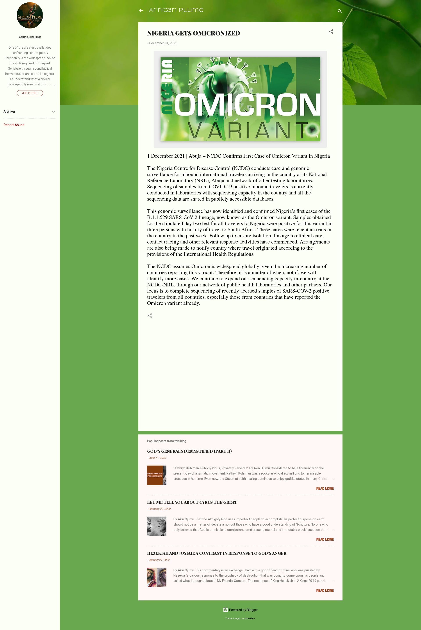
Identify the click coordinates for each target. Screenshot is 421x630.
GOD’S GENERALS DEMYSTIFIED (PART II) (189, 451)
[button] (331, 32)
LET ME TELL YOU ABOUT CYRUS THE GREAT (192, 502)
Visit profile (29, 93)
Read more (325, 489)
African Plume (176, 10)
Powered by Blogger (243, 610)
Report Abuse (14, 125)
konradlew (249, 618)
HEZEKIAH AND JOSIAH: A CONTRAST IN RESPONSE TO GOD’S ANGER (216, 553)
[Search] (340, 12)
